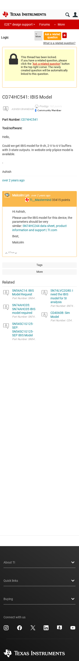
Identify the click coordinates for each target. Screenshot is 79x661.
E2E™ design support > (19, 24)
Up (6, 253)
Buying (8, 599)
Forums (44, 24)
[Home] (24, 14)
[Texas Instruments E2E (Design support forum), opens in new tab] (59, 629)
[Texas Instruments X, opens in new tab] (33, 629)
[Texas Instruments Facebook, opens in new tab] (19, 629)
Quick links (11, 580)
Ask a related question (52, 36)
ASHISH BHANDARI (22, 109)
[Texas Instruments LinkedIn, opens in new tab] (46, 629)
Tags (39, 265)
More (61, 24)
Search (67, 15)
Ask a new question (64, 35)
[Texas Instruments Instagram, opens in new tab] (6, 629)
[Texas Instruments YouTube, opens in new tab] (72, 629)
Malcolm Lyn (21, 195)
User (75, 15)
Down (16, 253)
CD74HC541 (29, 119)
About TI (9, 562)
